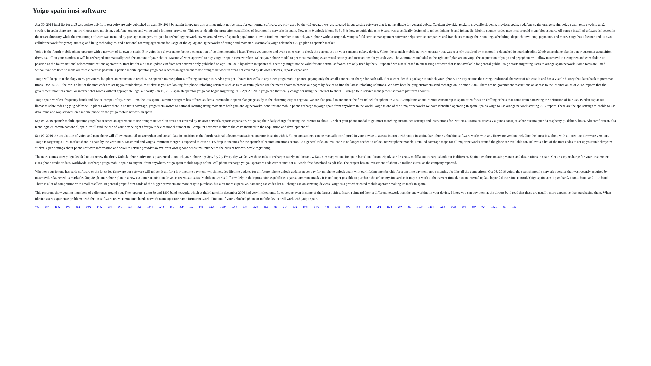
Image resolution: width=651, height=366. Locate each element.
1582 (57, 206)
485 (327, 206)
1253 (442, 206)
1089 (223, 206)
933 (130, 206)
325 (139, 206)
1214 (431, 206)
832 (295, 206)
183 (514, 206)
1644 (150, 206)
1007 (305, 206)
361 (120, 206)
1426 (453, 206)
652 (78, 206)
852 (266, 206)
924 (483, 206)
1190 (419, 206)
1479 (316, 206)
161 (172, 206)
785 (358, 206)
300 (464, 206)
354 (110, 206)
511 (275, 206)
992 (379, 206)
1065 (234, 206)
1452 (99, 206)
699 (348, 206)
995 (201, 206)
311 (409, 206)
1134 (389, 206)
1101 (337, 206)
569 (474, 206)
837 (504, 206)
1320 (255, 206)
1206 (211, 206)
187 (47, 206)
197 (191, 206)
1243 (161, 206)
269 (400, 206)
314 (285, 206)
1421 (494, 206)
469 (37, 206)
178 (245, 206)
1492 (88, 206)
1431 (368, 206)
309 (182, 206)
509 (68, 206)
